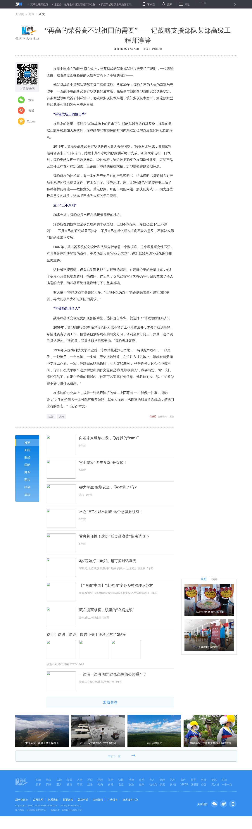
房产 (183, 779)
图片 (27, 479)
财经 (27, 457)
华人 (152, 779)
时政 (31, 14)
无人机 (215, 784)
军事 (110, 779)
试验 (61, 416)
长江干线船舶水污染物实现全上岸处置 (108, 4)
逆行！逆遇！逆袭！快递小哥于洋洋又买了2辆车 (86, 634)
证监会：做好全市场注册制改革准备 (59, 4)
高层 (69, 779)
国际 (27, 465)
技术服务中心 (130, 799)
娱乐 (90, 784)
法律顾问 (98, 799)
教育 (193, 779)
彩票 (79, 784)
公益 (203, 784)
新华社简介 (21, 799)
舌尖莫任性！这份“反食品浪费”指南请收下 (114, 536)
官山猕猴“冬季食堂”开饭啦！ (103, 462)
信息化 (153, 784)
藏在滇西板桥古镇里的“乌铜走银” (106, 609)
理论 (90, 779)
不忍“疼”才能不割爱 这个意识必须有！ (111, 511)
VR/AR (184, 784)
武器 (51, 416)
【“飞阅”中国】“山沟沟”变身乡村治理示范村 (116, 585)
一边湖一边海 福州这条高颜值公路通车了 (113, 674)
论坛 (224, 779)
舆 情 (173, 784)
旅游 (131, 784)
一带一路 (227, 784)
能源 (214, 779)
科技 (203, 779)
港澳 (131, 779)
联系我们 (53, 799)
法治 (27, 494)
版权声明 (83, 799)
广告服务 (113, 799)
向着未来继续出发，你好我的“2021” (109, 437)
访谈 (121, 779)
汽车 (172, 779)
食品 (121, 784)
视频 (69, 784)
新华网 (19, 14)
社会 (27, 487)
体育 (110, 784)
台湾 (141, 779)
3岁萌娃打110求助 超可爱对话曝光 (107, 560)
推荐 (27, 442)
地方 (48, 779)
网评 (27, 472)
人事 (79, 779)
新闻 (27, 450)
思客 (38, 784)
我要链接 (68, 799)
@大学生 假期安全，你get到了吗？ (108, 486)
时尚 (100, 784)
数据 (162, 784)
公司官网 (38, 799)
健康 (141, 784)
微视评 (195, 784)
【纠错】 (153, 416)
